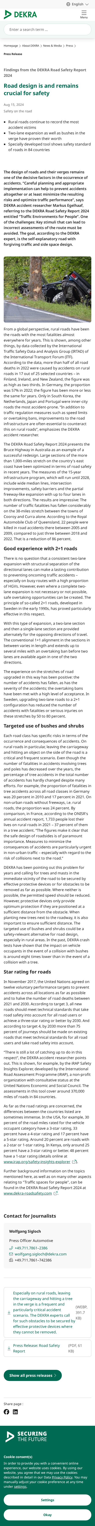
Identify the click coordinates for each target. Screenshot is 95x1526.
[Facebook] (6, 1412)
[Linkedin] (15, 1412)
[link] (77, 4)
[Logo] (22, 14)
